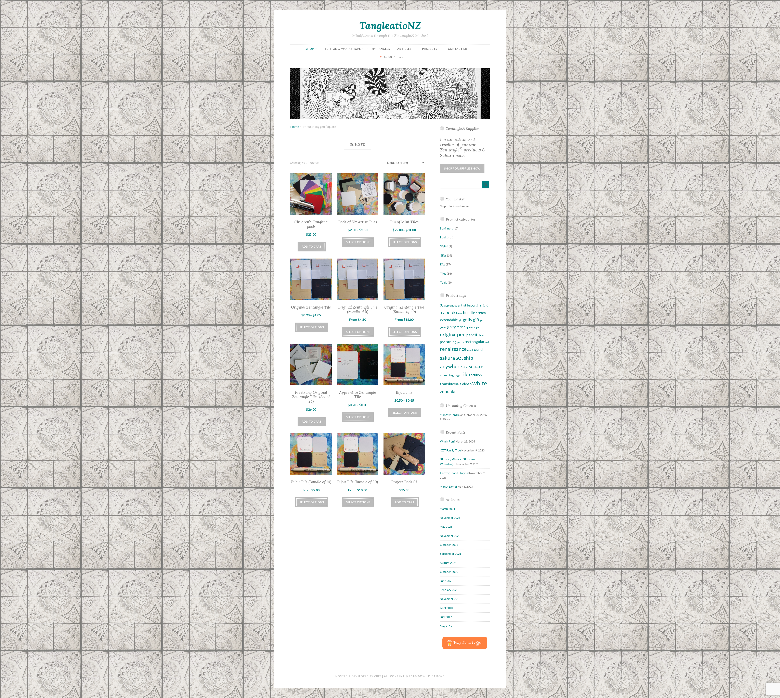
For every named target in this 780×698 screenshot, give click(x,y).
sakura (447, 358)
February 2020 (449, 589)
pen (461, 334)
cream (481, 312)
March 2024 (447, 508)
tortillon (475, 375)
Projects (429, 48)
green (443, 327)
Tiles (443, 273)
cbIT (377, 676)
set (459, 357)
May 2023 (446, 526)
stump (444, 375)
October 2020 (449, 571)
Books (444, 237)
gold (482, 320)
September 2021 (450, 553)
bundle (469, 312)
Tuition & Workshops (342, 48)
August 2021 (448, 562)
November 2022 (450, 535)
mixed (461, 327)
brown (459, 313)
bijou (471, 305)
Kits (442, 264)
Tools (443, 282)
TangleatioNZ (390, 25)
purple (460, 342)
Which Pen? (447, 441)
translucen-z (450, 384)
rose (469, 350)
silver (465, 367)
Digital (444, 246)
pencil (471, 334)
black (481, 304)
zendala (447, 391)
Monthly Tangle (450, 414)
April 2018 (446, 608)
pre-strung (448, 342)
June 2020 (446, 581)
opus (468, 327)
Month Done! (448, 486)
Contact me (458, 48)
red (487, 342)
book (450, 312)
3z (442, 305)
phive (481, 335)
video (467, 384)
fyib (460, 320)
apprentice (450, 305)
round (477, 349)
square (476, 366)
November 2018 (450, 598)
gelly (467, 319)
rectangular (474, 341)
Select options (358, 242)
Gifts (443, 255)
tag (451, 375)
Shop (310, 48)
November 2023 (450, 517)
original (448, 334)
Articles (404, 48)
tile (464, 374)
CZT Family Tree (450, 450)
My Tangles (381, 48)
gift (476, 319)
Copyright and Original (454, 473)
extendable (449, 319)
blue (442, 313)
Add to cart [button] (312, 246)
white (479, 383)
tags (457, 375)
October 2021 (449, 544)
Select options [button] (358, 332)
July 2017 (446, 617)
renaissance (453, 349)
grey (451, 326)
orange (475, 327)
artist (462, 305)
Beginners (446, 228)
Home (294, 126)
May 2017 (446, 626)
